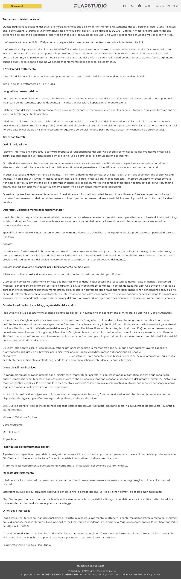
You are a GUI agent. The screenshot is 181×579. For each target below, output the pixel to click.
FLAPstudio (87, 570)
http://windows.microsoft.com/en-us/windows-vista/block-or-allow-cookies (85, 417)
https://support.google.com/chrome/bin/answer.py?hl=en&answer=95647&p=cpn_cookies (78, 424)
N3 (114, 570)
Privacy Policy (152, 574)
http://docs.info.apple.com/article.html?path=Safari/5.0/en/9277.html (61, 439)
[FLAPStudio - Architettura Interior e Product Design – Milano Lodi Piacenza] (90, 6)
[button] (22, 6)
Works (160, 5)
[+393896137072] (133, 5)
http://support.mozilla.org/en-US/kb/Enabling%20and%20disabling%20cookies (70, 432)
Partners (172, 5)
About (148, 5)
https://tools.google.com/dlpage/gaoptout (43, 356)
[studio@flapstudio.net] (125, 5)
